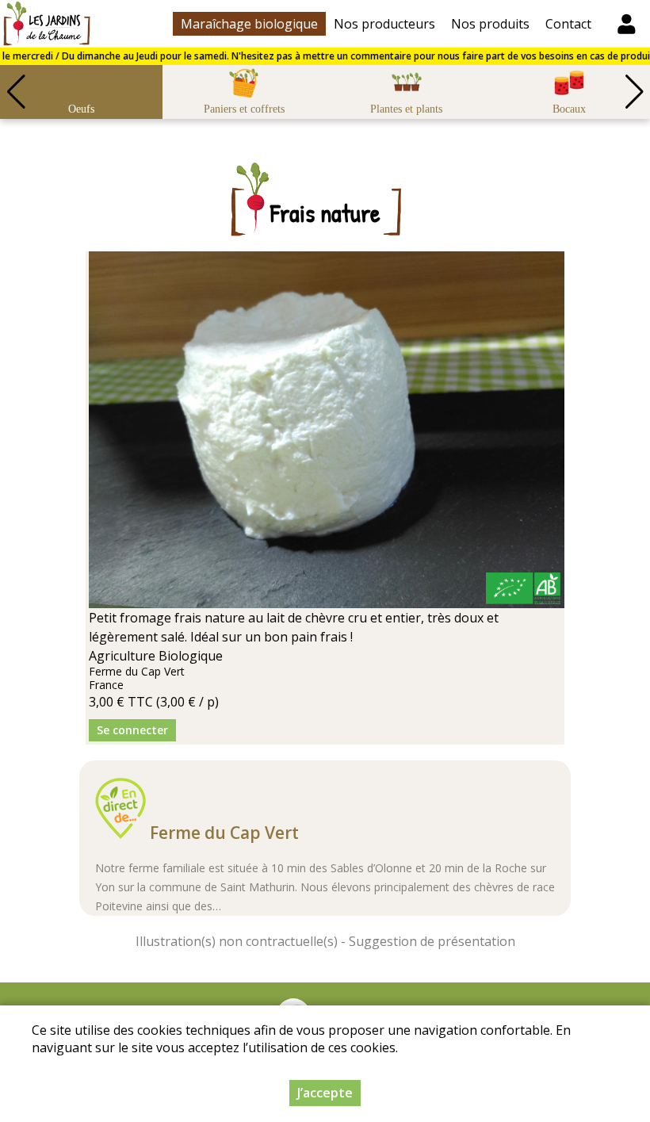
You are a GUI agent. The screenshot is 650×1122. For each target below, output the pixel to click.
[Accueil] (46, 24)
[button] (634, 92)
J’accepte (325, 1092)
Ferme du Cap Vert (224, 832)
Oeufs (81, 109)
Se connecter (132, 729)
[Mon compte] (626, 24)
